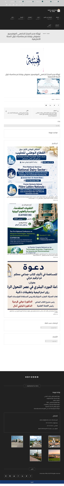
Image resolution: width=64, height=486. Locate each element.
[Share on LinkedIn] (50, 105)
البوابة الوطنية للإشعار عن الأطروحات (51, 404)
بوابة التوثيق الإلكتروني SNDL (52, 402)
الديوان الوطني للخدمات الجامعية (52, 406)
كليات (12, 18)
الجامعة (53, 99)
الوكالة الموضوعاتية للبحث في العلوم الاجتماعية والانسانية (46, 409)
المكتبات (57, 26)
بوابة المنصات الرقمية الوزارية (53, 398)
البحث (37, 18)
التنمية (20, 18)
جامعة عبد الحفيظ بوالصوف (32, 386)
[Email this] (46, 105)
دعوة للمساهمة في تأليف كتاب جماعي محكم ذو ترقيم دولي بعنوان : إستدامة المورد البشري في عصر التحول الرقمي (34, 311)
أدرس (49, 26)
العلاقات (29, 18)
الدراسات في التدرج (48, 18)
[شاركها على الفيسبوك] (58, 105)
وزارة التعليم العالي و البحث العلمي (51, 396)
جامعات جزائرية (56, 400)
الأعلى (32, 469)
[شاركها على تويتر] (54, 105)
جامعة (57, 18)
